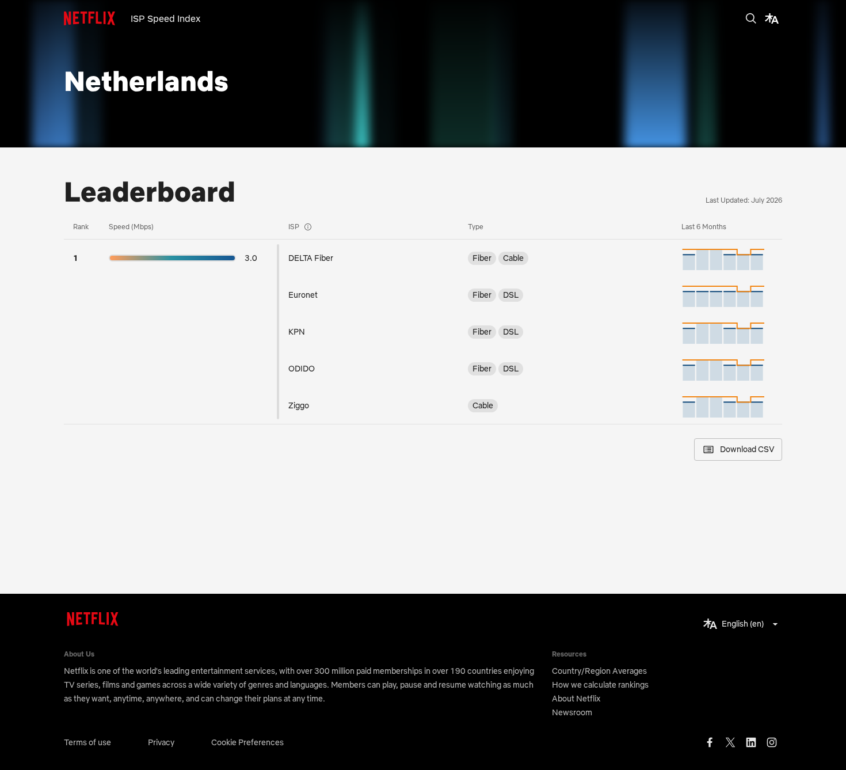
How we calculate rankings (600, 685)
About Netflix (576, 698)
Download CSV (747, 449)
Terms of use (87, 742)
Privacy (161, 742)
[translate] (771, 18)
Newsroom (572, 712)
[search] (751, 18)
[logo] (97, 18)
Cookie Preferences (247, 742)
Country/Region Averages (599, 671)
